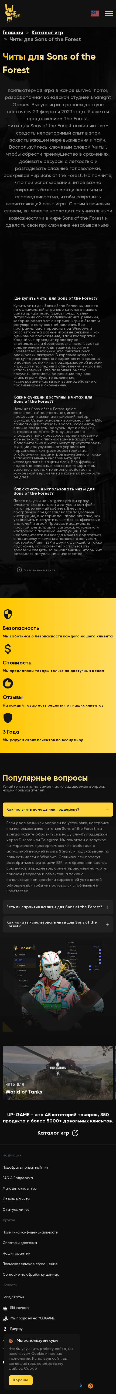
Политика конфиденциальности (30, 1232)
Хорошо (20, 1380)
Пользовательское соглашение (30, 1264)
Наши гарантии (16, 1253)
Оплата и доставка (20, 1243)
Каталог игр (47, 33)
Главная (13, 33)
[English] (95, 13)
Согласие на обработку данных (31, 1274)
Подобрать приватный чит (26, 1167)
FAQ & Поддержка (18, 1178)
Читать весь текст (39, 570)
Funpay (16, 1329)
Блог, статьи (13, 1297)
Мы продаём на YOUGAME (33, 1318)
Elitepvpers (19, 1308)
